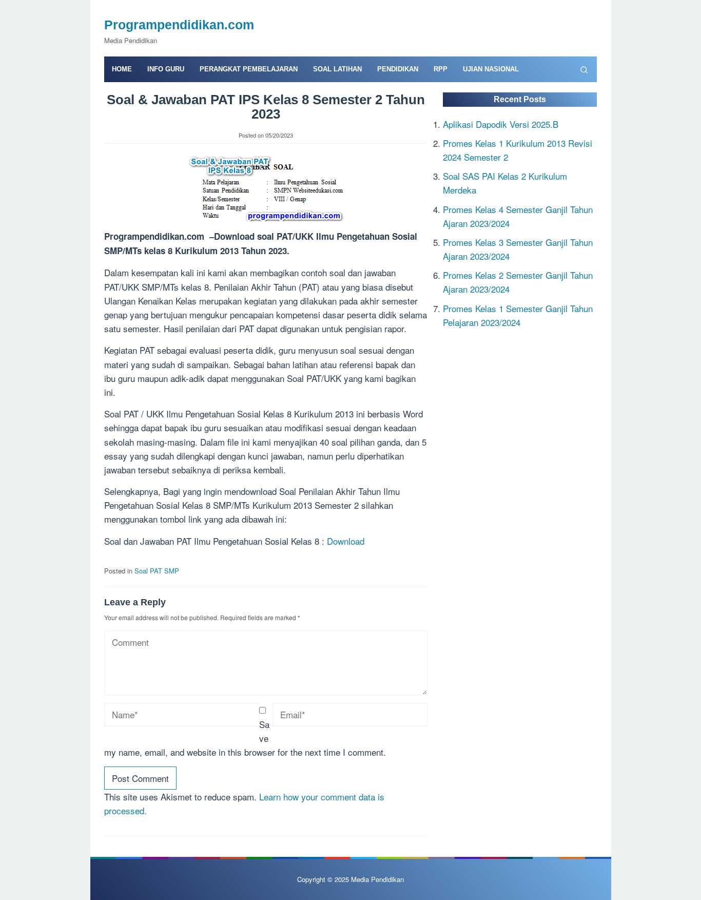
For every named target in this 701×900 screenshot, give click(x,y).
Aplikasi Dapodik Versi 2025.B (500, 123)
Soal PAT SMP (156, 571)
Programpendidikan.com (179, 24)
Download (345, 540)
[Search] (584, 69)
